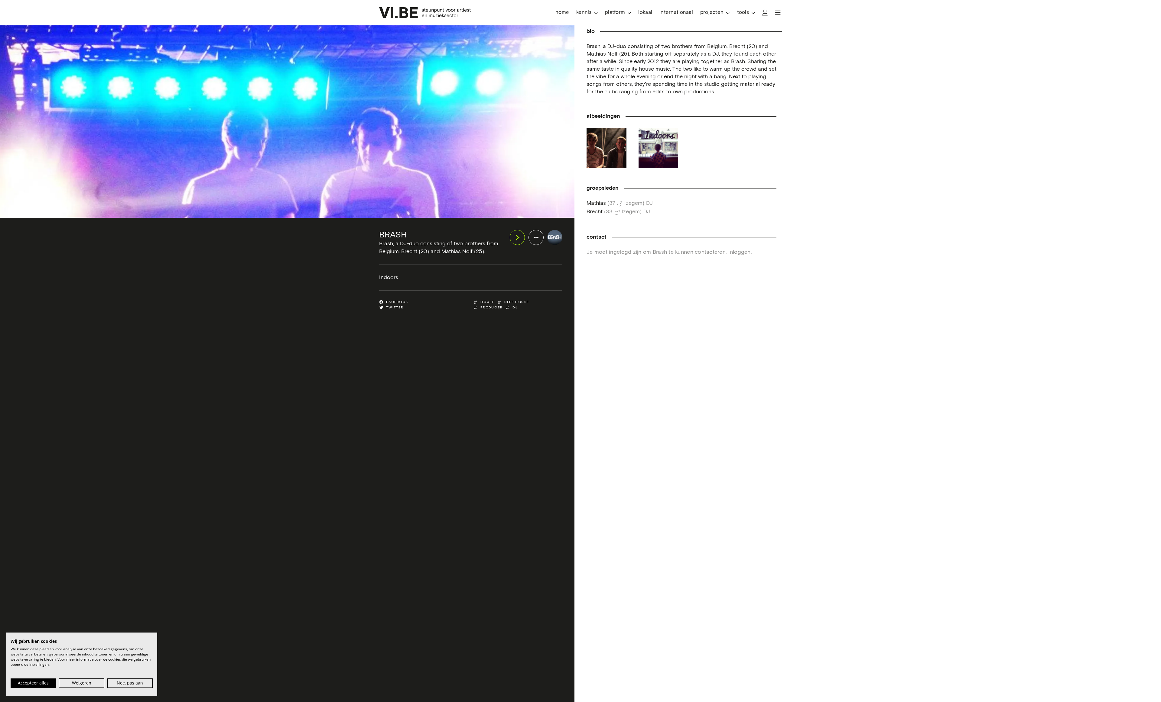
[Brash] (554, 237)
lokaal (645, 12)
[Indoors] (658, 148)
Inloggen (739, 252)
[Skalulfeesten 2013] (606, 148)
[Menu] (778, 13)
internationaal (676, 12)
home (562, 12)
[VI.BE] (425, 12)
